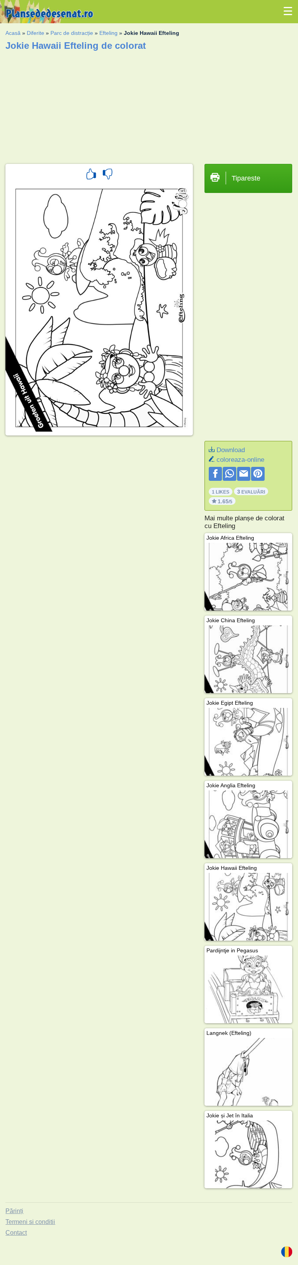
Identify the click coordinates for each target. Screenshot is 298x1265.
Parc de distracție (71, 33)
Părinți (14, 1211)
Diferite (35, 33)
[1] (91, 175)
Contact (16, 1232)
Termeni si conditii (30, 1222)
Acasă (13, 33)
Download (231, 450)
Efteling (108, 33)
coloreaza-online (240, 459)
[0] (107, 175)
